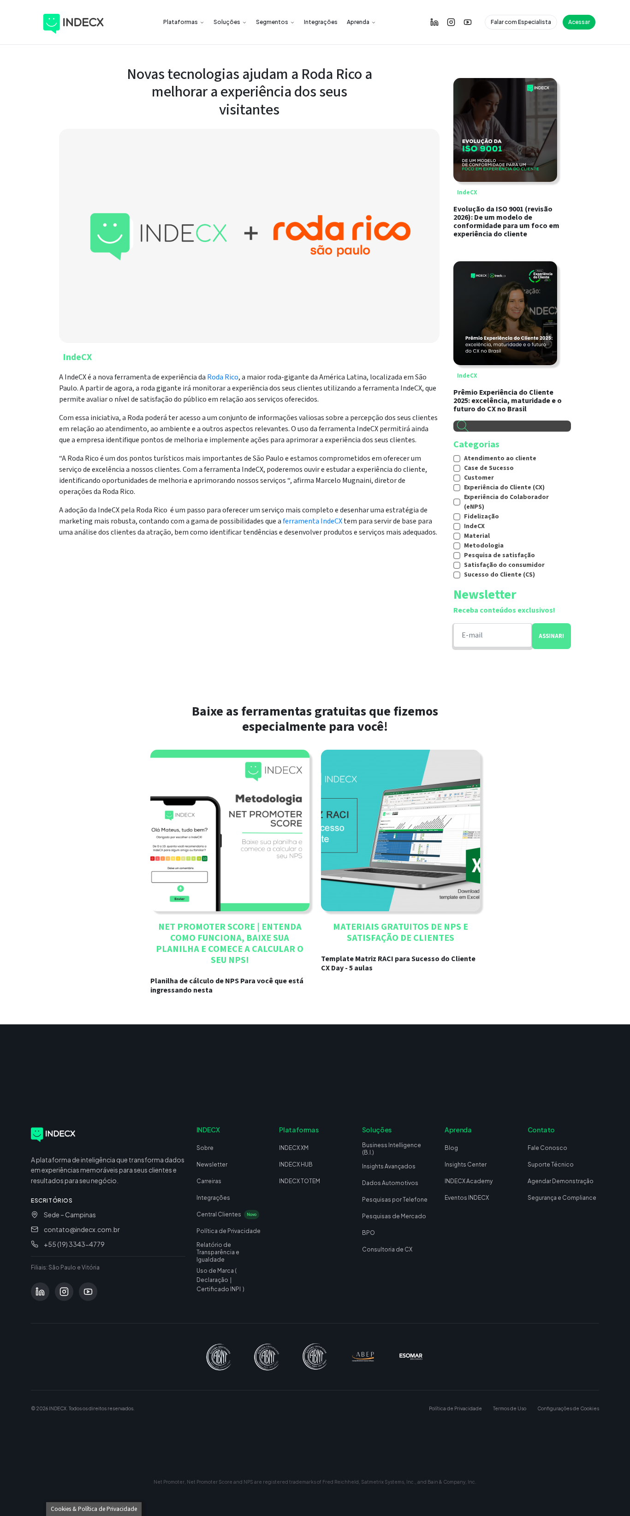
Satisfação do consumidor (504, 565)
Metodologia (484, 545)
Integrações (321, 21)
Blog (451, 1147)
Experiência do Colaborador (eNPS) (506, 502)
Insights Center (466, 1164)
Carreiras (208, 1181)
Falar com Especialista (521, 21)
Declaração (212, 1279)
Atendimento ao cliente (500, 458)
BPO (368, 1232)
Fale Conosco (547, 1147)
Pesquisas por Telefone (395, 1199)
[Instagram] (451, 22)
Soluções (227, 21)
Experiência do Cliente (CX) (504, 487)
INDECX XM (294, 1147)
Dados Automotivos (390, 1182)
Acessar (579, 21)
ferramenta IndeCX (313, 521)
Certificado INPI (218, 1289)
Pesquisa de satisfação (499, 555)
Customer (479, 477)
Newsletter (211, 1164)
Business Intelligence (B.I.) (391, 1149)
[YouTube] (467, 22)
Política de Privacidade (228, 1230)
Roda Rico (222, 377)
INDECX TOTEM (299, 1181)
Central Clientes (226, 1214)
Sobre (205, 1147)
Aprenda (358, 21)
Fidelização (481, 516)
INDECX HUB (296, 1164)
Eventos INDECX (467, 1197)
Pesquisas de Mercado (394, 1216)
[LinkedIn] (434, 22)
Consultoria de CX (387, 1249)
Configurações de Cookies (568, 1408)
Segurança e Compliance (562, 1197)
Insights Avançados (389, 1166)
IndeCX (77, 357)
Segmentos (272, 21)
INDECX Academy (469, 1181)
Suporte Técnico (551, 1164)
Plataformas (180, 21)
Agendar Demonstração (561, 1181)
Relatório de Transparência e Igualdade (217, 1252)
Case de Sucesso (489, 468)
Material (477, 536)
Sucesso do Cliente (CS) (499, 574)
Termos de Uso (509, 1408)
